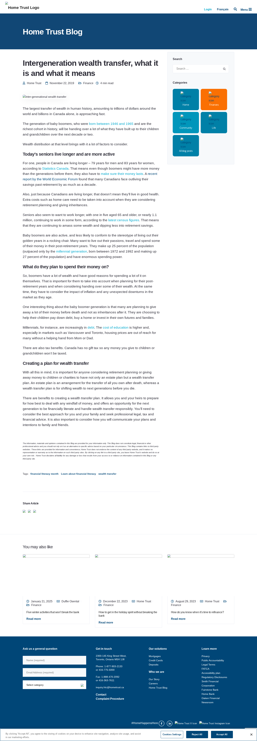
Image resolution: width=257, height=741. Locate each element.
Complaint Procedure (110, 698)
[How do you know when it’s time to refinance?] (200, 574)
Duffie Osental (70, 601)
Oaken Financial (211, 698)
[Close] (251, 734)
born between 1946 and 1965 (111, 124)
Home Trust (34, 83)
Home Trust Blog (158, 687)
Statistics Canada (55, 168)
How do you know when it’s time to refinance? (197, 612)
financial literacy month (44, 473)
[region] (128, 735)
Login (208, 9)
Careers (153, 683)
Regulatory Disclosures (214, 677)
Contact (101, 694)
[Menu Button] (250, 9)
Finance (88, 83)
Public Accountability (213, 660)
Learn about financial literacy (78, 473)
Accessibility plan (211, 673)
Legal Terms (208, 664)
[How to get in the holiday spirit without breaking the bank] (128, 574)
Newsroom (207, 702)
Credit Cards (156, 660)
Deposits (153, 664)
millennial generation (71, 251)
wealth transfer (107, 473)
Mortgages (155, 656)
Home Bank (208, 694)
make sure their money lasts (122, 174)
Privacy (206, 656)
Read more (33, 618)
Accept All (221, 734)
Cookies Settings (172, 734)
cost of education (115, 327)
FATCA (205, 668)
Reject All (197, 734)
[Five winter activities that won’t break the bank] (56, 574)
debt (91, 327)
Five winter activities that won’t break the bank (52, 612)
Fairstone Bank (210, 689)
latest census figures (123, 220)
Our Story (154, 679)
